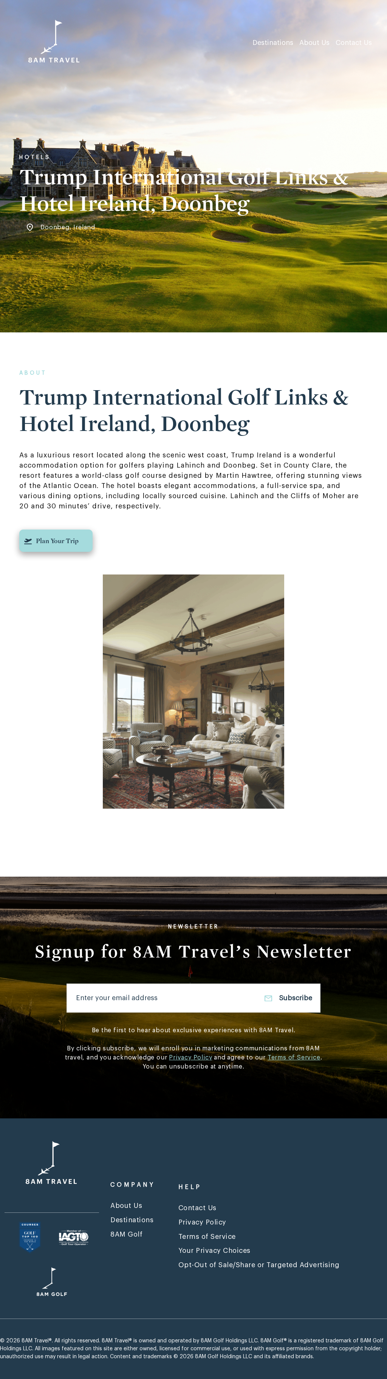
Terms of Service (294, 1058)
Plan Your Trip (57, 541)
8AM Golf (126, 1234)
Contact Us (354, 42)
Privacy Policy (190, 1058)
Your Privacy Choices (214, 1250)
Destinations (272, 42)
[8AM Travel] (57, 42)
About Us (314, 42)
